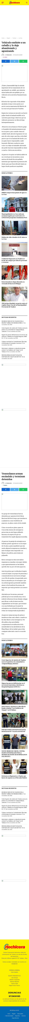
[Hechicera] (14, 2)
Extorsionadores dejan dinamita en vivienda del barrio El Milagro (13, 282)
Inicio (9, 1013)
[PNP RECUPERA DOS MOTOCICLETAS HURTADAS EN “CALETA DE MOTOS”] (14, 720)
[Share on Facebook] (6, 61)
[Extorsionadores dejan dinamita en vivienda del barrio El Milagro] (14, 272)
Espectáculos (15, 1018)
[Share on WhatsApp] (23, 61)
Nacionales (20, 1013)
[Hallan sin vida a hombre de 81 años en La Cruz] (14, 228)
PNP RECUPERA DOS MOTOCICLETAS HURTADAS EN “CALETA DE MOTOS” (14, 730)
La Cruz (5, 57)
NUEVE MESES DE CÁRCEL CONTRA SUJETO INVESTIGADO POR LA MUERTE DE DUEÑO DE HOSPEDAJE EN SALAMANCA (14, 753)
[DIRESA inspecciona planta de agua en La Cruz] (14, 183)
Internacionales (9, 1015)
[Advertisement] (14, 21)
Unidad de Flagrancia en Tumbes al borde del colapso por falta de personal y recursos (14, 260)
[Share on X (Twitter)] (14, 61)
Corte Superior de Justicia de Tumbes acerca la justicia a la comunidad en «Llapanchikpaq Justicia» (14, 329)
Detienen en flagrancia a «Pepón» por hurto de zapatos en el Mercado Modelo (14, 777)
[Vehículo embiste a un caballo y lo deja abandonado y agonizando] (14, 73)
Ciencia (23, 1015)
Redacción (9, 54)
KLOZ (17, 1010)
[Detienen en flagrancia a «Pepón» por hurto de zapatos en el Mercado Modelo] (14, 766)
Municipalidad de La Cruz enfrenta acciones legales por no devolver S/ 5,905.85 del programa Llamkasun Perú (14, 215)
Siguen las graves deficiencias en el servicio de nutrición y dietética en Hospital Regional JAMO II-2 (14, 336)
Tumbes (5, 485)
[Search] (26, 2)
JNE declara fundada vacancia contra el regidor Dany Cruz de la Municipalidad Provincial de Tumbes (14, 305)
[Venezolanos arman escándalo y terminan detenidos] (14, 501)
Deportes (17, 1015)
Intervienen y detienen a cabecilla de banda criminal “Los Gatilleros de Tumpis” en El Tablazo (13, 350)
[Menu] (3, 2)
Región (14, 1013)
